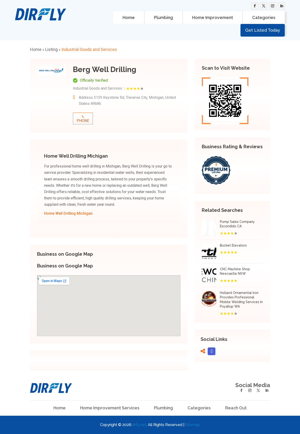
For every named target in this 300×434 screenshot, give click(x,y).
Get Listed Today (262, 30)
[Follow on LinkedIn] (281, 5)
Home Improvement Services (109, 408)
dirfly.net (138, 425)
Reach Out (236, 408)
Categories (263, 17)
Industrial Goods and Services (89, 49)
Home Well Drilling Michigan (68, 213)
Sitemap (192, 425)
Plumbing (163, 17)
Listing (51, 49)
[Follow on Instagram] (272, 5)
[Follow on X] (263, 5)
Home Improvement (212, 17)
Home (129, 17)
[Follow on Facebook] (254, 5)
